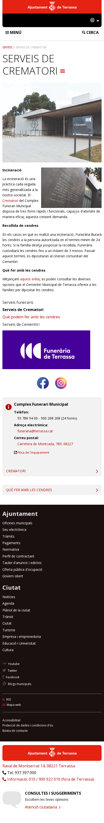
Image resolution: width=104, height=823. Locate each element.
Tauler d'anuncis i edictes (22, 562)
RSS (8, 699)
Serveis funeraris (17, 302)
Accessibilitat (11, 720)
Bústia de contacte (15, 731)
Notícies (8, 596)
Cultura (8, 650)
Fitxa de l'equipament (33, 452)
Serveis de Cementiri (20, 324)
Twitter (12, 671)
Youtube (13, 664)
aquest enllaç (30, 279)
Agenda (8, 603)
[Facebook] (43, 391)
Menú (15, 32)
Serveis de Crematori (30, 47)
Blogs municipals (19, 684)
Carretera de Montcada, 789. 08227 (45, 444)
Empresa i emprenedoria (21, 636)
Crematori (10, 200)
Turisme (8, 630)
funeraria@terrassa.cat (35, 431)
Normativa (10, 549)
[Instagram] (61, 391)
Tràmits (8, 536)
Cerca (92, 32)
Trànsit (7, 616)
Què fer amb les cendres (29, 490)
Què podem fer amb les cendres (31, 317)
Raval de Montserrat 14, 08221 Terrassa (38, 766)
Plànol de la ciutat (16, 610)
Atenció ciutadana (41, 807)
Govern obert (12, 576)
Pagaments (11, 543)
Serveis (7, 47)
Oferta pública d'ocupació (22, 569)
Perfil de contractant (18, 556)
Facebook (12, 677)
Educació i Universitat (19, 643)
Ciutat (7, 623)
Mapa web (13, 705)
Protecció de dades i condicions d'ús (27, 725)
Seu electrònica (14, 529)
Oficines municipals (17, 523)
